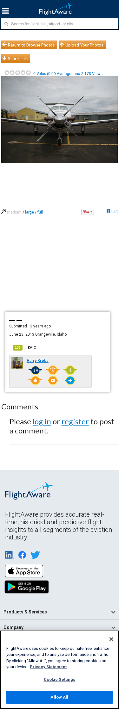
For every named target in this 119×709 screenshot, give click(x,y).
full (40, 212)
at (25, 347)
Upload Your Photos (84, 44)
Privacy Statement (48, 666)
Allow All (59, 697)
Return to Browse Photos (31, 44)
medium (14, 212)
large (29, 212)
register (75, 421)
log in (42, 421)
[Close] (111, 639)
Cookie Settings (60, 679)
